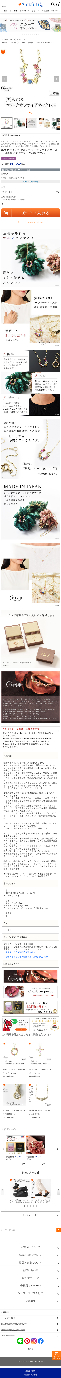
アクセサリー (7, 40)
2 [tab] (24, 34)
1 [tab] (22, 34)
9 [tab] (38, 34)
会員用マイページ (30, 1285)
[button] (3, 1149)
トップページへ (8, 1335)
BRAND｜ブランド (9, 43)
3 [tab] (26, 34)
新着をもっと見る (30, 1215)
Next (57, 26)
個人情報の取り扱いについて (14, 1324)
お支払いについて (30, 1247)
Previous (3, 26)
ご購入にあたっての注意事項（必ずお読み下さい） (28, 957)
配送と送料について (30, 1255)
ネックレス (21, 40)
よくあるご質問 (8, 1318)
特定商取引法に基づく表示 (13, 1330)
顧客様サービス (30, 1278)
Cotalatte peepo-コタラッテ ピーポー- (35, 43)
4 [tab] (28, 34)
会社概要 (30, 1301)
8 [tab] (36, 34)
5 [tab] (30, 34)
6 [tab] (32, 34)
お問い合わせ (30, 1270)
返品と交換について (30, 1262)
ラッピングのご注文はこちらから (20, 952)
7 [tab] (34, 34)
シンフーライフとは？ (30, 1293)
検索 (53, 4)
